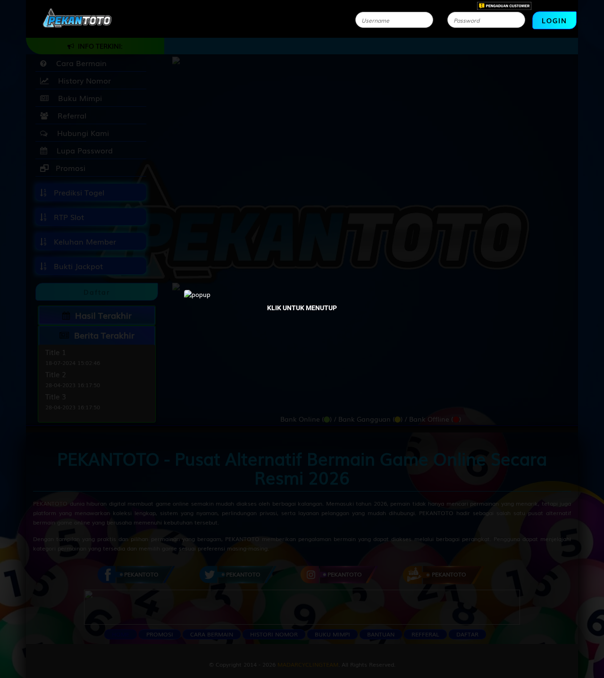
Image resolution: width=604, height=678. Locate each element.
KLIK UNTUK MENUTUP (302, 308)
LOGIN (554, 20)
